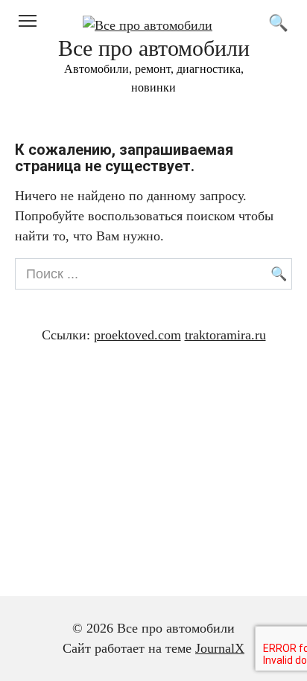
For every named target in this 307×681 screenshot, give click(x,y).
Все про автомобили (154, 48)
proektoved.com (137, 334)
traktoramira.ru (225, 334)
